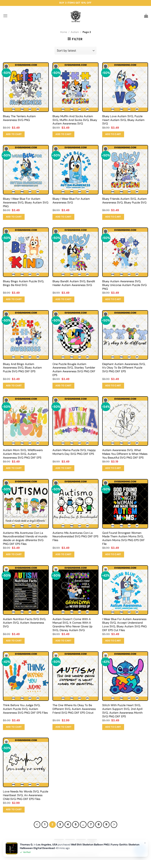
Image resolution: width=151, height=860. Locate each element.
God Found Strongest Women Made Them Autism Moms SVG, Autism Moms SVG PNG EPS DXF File (123, 538)
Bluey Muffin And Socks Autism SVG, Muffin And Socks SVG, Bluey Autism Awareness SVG (74, 119)
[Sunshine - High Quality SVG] (75, 16)
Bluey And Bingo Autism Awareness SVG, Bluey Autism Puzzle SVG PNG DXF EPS (22, 367)
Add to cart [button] (14, 134)
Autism (75, 32)
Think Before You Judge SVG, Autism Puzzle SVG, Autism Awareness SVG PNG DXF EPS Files (25, 708)
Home (63, 32)
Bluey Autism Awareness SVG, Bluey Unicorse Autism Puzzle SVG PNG (124, 285)
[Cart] (146, 15)
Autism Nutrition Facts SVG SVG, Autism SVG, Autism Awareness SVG (24, 622)
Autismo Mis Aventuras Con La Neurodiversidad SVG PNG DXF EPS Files (75, 536)
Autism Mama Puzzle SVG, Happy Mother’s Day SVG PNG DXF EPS (74, 452)
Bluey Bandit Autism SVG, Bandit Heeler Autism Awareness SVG (73, 283)
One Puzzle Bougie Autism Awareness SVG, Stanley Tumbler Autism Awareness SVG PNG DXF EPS (73, 369)
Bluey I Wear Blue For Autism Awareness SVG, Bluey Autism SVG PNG (25, 202)
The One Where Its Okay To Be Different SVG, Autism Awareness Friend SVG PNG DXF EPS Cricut (74, 708)
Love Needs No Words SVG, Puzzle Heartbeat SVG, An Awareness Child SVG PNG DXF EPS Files (25, 795)
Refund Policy (122, 848)
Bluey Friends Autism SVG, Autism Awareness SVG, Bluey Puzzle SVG (124, 200)
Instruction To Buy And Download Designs (63, 848)
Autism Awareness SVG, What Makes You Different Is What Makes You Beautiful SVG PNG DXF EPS (124, 453)
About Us (25, 848)
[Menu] (5, 15)
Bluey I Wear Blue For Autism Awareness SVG (71, 200)
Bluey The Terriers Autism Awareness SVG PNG (19, 118)
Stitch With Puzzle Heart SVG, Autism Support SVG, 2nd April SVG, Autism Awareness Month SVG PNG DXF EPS (122, 710)
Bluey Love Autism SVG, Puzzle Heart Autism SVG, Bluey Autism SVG (123, 119)
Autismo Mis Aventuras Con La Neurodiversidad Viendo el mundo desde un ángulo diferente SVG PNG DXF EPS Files (25, 538)
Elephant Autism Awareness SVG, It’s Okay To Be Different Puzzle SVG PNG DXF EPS (123, 367)
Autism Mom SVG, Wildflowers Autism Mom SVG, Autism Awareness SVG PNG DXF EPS (23, 453)
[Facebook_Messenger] (140, 849)
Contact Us (102, 848)
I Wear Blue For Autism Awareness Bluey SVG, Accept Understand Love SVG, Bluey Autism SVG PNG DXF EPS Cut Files (124, 624)
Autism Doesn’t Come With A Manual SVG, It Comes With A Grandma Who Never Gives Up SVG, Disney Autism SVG (72, 624)
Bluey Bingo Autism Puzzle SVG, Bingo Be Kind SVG (23, 283)
